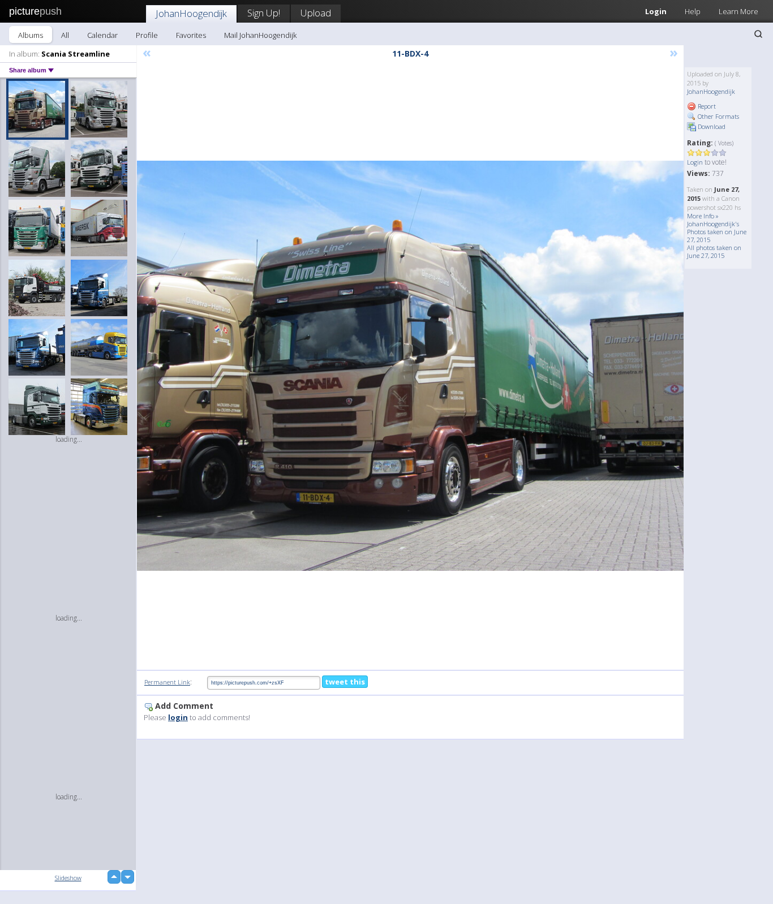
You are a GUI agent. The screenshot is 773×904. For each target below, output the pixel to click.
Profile (147, 35)
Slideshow (68, 877)
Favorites (191, 35)
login (178, 717)
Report (706, 106)
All (65, 35)
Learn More (738, 11)
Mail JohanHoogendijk (260, 35)
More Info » (703, 216)
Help (693, 11)
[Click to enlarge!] (410, 366)
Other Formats (717, 116)
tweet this (345, 682)
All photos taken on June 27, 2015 (714, 251)
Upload (315, 12)
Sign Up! (263, 12)
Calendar (102, 35)
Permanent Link (167, 682)
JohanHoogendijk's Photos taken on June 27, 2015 (716, 231)
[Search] (758, 34)
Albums (30, 35)
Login (656, 11)
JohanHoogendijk (191, 13)
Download (710, 126)
